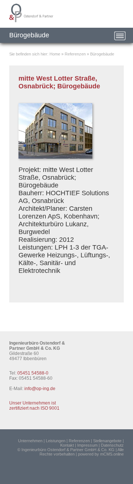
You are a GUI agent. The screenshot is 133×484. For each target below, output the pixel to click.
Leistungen (55, 441)
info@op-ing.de (39, 388)
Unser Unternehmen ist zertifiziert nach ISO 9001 (34, 405)
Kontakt (67, 445)
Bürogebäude (102, 54)
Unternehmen (30, 441)
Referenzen (75, 54)
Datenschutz (112, 445)
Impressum (87, 445)
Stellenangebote (107, 441)
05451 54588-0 (32, 373)
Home (55, 54)
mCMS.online (112, 454)
